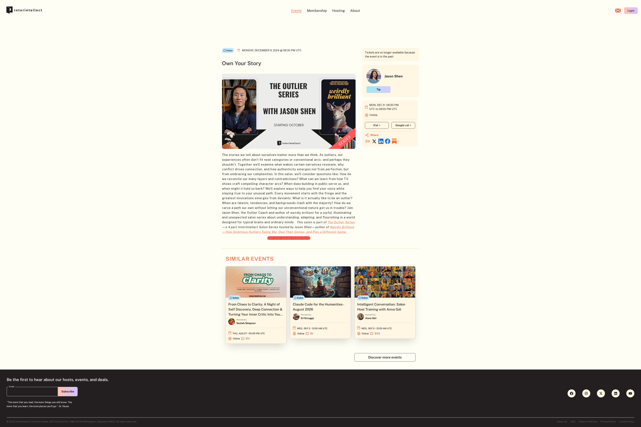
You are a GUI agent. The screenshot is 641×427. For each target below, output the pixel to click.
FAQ (573, 421)
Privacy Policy (608, 421)
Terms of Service (588, 421)
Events (296, 11)
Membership (317, 11)
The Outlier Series (341, 222)
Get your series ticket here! (288, 238)
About (355, 11)
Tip (379, 89)
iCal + (376, 125)
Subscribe (67, 391)
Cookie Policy (626, 421)
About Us (562, 421)
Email (11, 386)
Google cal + (403, 125)
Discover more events (385, 357)
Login (630, 10)
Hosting (338, 11)
